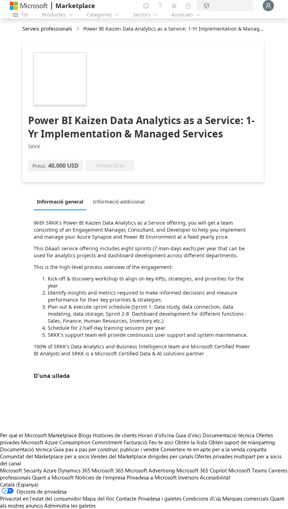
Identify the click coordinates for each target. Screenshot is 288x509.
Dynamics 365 (74, 470)
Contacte (126, 498)
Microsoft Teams (247, 470)
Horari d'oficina (156, 435)
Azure (50, 470)
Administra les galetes (70, 505)
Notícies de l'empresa (100, 477)
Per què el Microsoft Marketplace (38, 435)
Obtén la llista (191, 442)
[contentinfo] (78, 29)
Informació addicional (119, 201)
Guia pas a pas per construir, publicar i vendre (106, 449)
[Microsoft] (29, 6)
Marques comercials (245, 498)
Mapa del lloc (98, 498)
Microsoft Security (21, 470)
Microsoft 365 (108, 470)
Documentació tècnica (229, 435)
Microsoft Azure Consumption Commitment (72, 442)
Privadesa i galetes (159, 498)
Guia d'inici (188, 435)
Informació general (60, 201)
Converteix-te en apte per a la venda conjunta (214, 449)
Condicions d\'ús (202, 498)
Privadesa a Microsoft (152, 477)
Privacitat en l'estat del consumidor (40, 498)
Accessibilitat (215, 477)
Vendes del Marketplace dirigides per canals (142, 456)
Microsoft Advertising (150, 470)
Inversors (188, 477)
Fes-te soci (161, 442)
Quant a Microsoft (53, 477)
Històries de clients (115, 435)
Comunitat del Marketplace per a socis (44, 456)
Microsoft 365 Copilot (201, 470)
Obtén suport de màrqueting (242, 442)
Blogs (84, 435)
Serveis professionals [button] (47, 28)
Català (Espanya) (19, 484)
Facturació (136, 442)
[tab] (62, 201)
